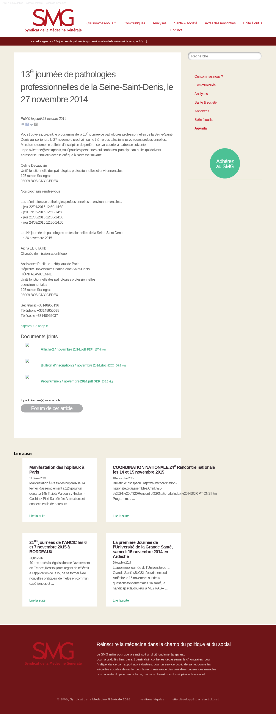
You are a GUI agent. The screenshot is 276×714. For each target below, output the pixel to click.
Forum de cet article (51, 408)
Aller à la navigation (13, 3)
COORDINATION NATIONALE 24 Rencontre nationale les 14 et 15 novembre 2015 (164, 469)
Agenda (46, 41)
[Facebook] (27, 124)
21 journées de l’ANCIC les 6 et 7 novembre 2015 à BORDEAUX (57, 547)
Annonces (201, 111)
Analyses (159, 23)
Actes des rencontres (220, 23)
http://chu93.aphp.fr (34, 326)
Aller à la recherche (56, 3)
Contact (176, 30)
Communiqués (134, 23)
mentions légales (151, 699)
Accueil (34, 41)
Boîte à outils (252, 23)
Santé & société (185, 23)
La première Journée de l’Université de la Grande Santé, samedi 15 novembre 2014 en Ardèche (142, 549)
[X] (36, 124)
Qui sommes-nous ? (101, 23)
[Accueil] (41, 21)
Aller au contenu (34, 3)
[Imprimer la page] (31, 124)
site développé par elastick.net (195, 699)
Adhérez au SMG (225, 163)
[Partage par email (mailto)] (23, 124)
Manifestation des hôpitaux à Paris (56, 469)
